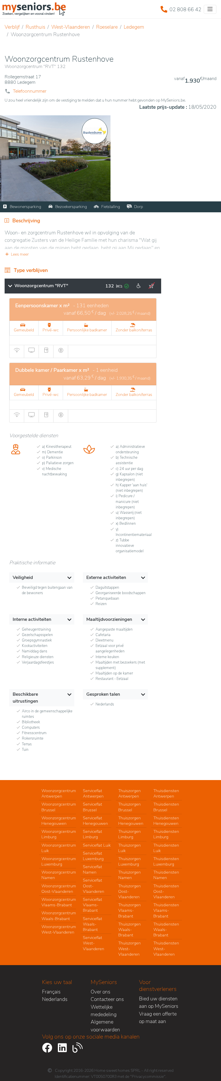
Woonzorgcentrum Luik (58, 847)
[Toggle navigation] (210, 9)
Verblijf (12, 27)
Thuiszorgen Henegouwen (130, 820)
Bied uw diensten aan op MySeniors (158, 1002)
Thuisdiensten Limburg (166, 834)
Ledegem (134, 27)
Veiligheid (23, 577)
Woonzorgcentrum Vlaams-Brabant (58, 902)
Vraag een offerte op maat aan (158, 1017)
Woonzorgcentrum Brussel (58, 806)
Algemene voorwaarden (105, 1025)
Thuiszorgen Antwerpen (129, 793)
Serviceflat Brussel (92, 806)
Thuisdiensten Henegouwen (166, 820)
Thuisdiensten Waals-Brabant (166, 929)
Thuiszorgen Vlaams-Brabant (129, 910)
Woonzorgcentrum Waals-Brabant (58, 915)
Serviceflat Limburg (92, 834)
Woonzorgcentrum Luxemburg (58, 861)
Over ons (100, 991)
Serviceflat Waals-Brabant (92, 924)
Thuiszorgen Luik (129, 847)
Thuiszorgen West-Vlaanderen (129, 948)
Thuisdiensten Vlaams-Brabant (166, 910)
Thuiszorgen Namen (129, 874)
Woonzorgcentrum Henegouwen (58, 820)
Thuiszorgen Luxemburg (129, 861)
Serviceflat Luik (97, 845)
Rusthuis (35, 27)
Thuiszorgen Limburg (129, 834)
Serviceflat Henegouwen (95, 820)
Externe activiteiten (106, 577)
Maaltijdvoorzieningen (109, 619)
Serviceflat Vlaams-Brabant (92, 905)
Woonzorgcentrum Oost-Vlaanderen (58, 888)
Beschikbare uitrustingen (25, 697)
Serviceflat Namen (92, 869)
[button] (83, 254)
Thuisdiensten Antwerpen (166, 793)
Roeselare (107, 27)
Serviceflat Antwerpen (93, 793)
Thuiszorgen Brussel (129, 806)
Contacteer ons (107, 999)
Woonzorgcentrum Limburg (58, 834)
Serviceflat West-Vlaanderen (93, 943)
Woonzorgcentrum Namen (58, 874)
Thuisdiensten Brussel (166, 806)
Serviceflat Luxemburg (93, 856)
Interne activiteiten (32, 619)
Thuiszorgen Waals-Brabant (129, 929)
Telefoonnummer (29, 91)
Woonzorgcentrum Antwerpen (58, 793)
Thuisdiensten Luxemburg (166, 861)
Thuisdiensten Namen (166, 874)
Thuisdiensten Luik (166, 847)
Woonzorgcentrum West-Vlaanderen (58, 929)
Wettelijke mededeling (104, 1011)
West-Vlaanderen (70, 27)
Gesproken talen (103, 694)
